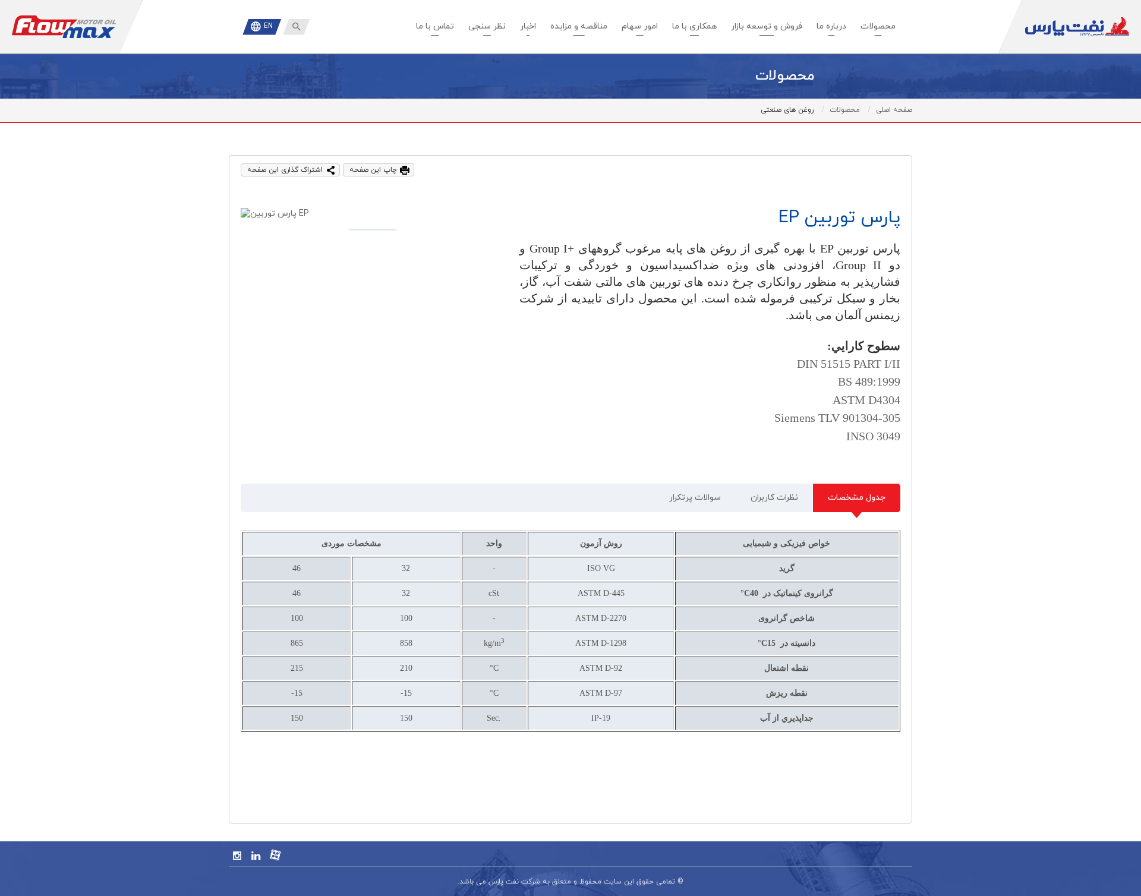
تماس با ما (435, 26)
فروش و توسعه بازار (766, 26)
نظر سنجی (487, 26)
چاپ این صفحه (373, 170)
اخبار (528, 26)
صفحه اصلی (894, 110)
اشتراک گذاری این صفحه (285, 170)
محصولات (878, 26)
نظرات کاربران (774, 497)
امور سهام (640, 26)
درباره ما (831, 26)
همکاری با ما (694, 26)
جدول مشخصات (856, 497)
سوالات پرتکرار (695, 497)
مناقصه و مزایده (578, 26)
